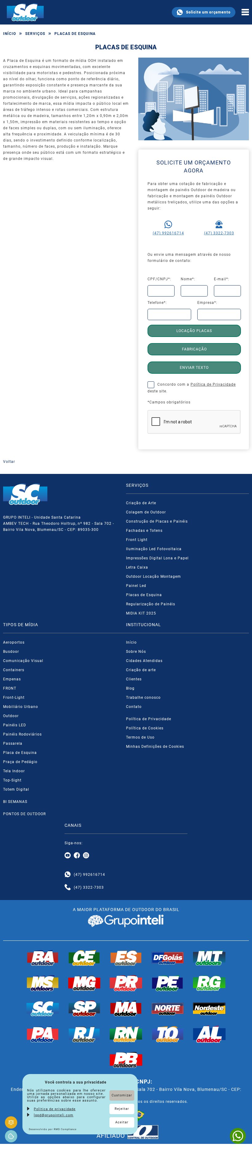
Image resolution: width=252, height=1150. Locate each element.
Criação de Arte (141, 503)
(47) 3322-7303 (219, 233)
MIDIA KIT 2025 (141, 613)
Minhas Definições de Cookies (155, 746)
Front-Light (14, 697)
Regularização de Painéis (150, 604)
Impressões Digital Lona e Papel (157, 558)
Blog (130, 688)
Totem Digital (16, 789)
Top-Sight (12, 780)
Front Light (137, 540)
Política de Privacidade (213, 384)
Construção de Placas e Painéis (157, 521)
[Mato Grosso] (209, 958)
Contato (134, 707)
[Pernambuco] (168, 983)
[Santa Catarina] (42, 1008)
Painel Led (136, 586)
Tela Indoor (14, 771)
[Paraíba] (126, 1060)
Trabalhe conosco (143, 697)
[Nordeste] (209, 1008)
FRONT (9, 688)
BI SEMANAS (15, 802)
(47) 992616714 (168, 233)
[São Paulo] (84, 1008)
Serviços (35, 34)
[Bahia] (42, 958)
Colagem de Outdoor (146, 512)
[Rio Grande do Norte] (126, 1034)
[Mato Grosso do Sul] (42, 983)
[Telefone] (68, 887)
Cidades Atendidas (144, 661)
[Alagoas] (209, 1034)
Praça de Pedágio (20, 762)
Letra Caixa (137, 567)
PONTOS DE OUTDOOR (24, 814)
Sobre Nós (136, 651)
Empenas (12, 679)
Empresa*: (207, 303)
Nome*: (188, 279)
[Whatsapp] (68, 874)
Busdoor (11, 651)
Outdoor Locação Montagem (153, 576)
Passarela (12, 743)
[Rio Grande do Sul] (209, 983)
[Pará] (42, 1034)
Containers (13, 670)
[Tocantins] (168, 1034)
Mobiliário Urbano (20, 707)
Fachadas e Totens (144, 530)
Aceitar (121, 1122)
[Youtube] (68, 855)
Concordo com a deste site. (192, 387)
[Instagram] (86, 855)
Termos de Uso (140, 737)
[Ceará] (84, 958)
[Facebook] (77, 855)
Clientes (134, 679)
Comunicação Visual (23, 661)
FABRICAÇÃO (194, 349)
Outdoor (11, 716)
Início (9, 34)
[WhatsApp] (238, 1136)
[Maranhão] (126, 1008)
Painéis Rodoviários (22, 734)
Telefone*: (157, 303)
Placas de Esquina (144, 595)
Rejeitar (122, 1109)
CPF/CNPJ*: (159, 279)
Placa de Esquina (20, 753)
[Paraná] (126, 983)
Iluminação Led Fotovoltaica (154, 549)
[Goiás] (168, 958)
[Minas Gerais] (84, 983)
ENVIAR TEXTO (194, 367)
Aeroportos (14, 642)
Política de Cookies (144, 728)
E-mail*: (221, 279)
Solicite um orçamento (208, 12)
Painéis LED (14, 725)
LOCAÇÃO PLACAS (194, 331)
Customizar (122, 1095)
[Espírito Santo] (126, 958)
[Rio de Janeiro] (84, 1034)
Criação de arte (141, 670)
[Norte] (168, 1008)
